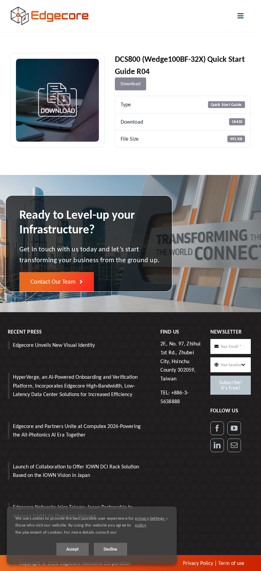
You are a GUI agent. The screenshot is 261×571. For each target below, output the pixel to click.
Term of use (231, 563)
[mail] (234, 445)
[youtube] (234, 428)
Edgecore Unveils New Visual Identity (54, 345)
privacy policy (142, 522)
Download (131, 84)
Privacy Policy (198, 563)
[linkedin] (217, 445)
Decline (110, 549)
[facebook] (217, 428)
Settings (158, 518)
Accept (72, 549)
